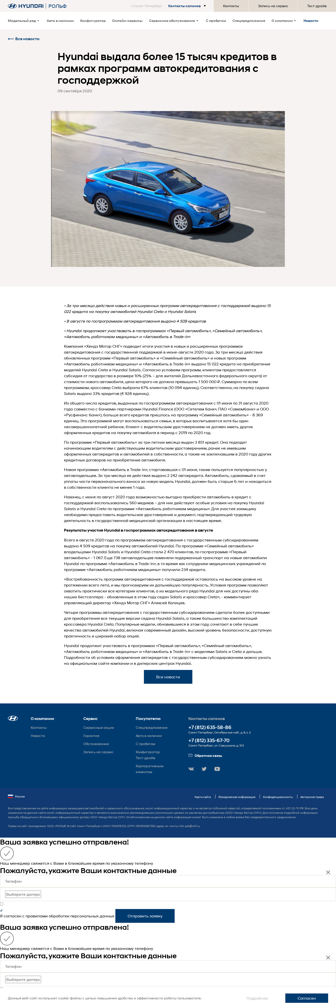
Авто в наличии (60, 20)
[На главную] (25, 6)
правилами (37, 915)
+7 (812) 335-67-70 (208, 740)
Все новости (27, 38)
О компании (282, 20)
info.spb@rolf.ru (189, 826)
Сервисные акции (98, 727)
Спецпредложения (248, 20)
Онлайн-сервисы (127, 20)
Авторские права (312, 797)
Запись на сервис (273, 6)
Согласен (307, 998)
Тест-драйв (317, 6)
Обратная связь (208, 755)
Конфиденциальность (278, 797)
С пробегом (216, 20)
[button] (169, 6)
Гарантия (91, 735)
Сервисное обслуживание (172, 20)
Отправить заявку (145, 915)
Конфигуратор (93, 20)
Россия (20, 796)
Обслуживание (96, 744)
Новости (311, 20)
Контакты (231, 6)
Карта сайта (203, 797)
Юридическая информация (236, 797)
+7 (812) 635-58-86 (209, 727)
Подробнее (257, 998)
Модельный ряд (22, 20)
